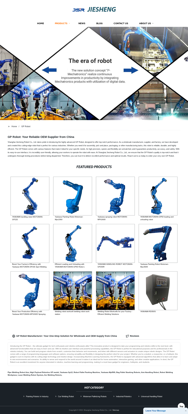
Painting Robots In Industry (37, 396)
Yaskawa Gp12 (66, 372)
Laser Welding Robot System (30, 375)
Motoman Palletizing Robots (95, 396)
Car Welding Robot (66, 396)
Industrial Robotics (123, 396)
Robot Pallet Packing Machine (87, 372)
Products (61, 23)
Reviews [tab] (134, 336)
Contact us (121, 23)
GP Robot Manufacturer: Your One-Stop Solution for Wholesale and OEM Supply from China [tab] (66, 336)
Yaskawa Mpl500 (108, 372)
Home (40, 23)
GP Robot (25, 126)
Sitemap (115, 410)
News (81, 23)
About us (145, 23)
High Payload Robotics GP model (44, 372)
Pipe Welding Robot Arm (18, 372)
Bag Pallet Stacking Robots (128, 372)
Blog (99, 23)
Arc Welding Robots (53, 375)
